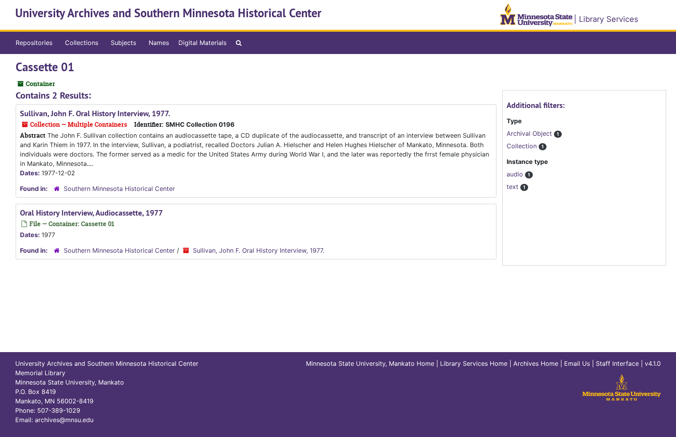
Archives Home (535, 363)
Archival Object (530, 133)
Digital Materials (202, 43)
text (513, 187)
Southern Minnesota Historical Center (119, 188)
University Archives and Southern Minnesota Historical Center (168, 13)
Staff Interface (617, 363)
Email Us (577, 363)
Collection (523, 146)
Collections (81, 43)
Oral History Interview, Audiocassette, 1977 (91, 213)
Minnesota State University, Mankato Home (370, 363)
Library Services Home (473, 363)
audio (516, 174)
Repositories (34, 43)
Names (159, 43)
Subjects (123, 43)
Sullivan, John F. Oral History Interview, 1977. (95, 113)
